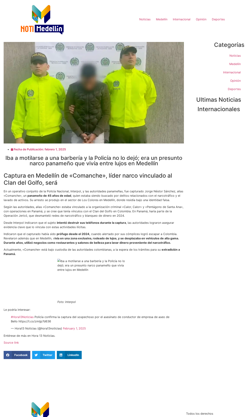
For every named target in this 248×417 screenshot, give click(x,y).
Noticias (145, 19)
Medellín (161, 19)
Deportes (218, 19)
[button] (17, 355)
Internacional (181, 19)
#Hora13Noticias (22, 317)
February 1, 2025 (74, 328)
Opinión (201, 19)
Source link (11, 342)
